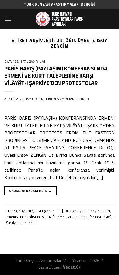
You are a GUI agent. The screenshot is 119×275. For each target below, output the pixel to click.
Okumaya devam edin (30, 190)
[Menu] (7, 19)
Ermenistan (13, 217)
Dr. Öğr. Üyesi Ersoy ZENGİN (87, 211)
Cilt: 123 (11, 61)
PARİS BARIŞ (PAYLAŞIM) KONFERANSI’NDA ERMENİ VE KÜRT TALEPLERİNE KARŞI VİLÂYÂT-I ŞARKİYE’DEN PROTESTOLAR (55, 75)
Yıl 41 (40, 61)
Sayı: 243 (27, 61)
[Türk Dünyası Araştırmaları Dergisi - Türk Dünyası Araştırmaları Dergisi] (59, 19)
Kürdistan (32, 217)
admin (62, 98)
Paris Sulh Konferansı (83, 217)
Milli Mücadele (53, 217)
